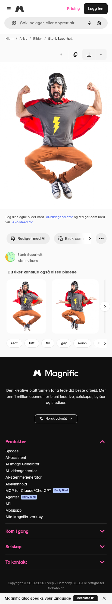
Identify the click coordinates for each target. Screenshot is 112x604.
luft (32, 343)
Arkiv (23, 39)
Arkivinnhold (16, 484)
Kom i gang (17, 531)
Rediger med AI (31, 238)
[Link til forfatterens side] (10, 257)
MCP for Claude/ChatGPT (36, 490)
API (8, 503)
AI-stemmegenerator (23, 477)
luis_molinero (27, 261)
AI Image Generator (22, 464)
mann (82, 343)
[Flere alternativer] (60, 54)
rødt (14, 343)
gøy (64, 343)
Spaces (11, 451)
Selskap (13, 546)
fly (48, 343)
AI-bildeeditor (22, 222)
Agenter (20, 497)
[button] (56, 418)
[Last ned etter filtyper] (101, 54)
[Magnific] (56, 374)
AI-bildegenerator (59, 217)
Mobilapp (13, 510)
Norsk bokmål (56, 418)
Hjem (9, 39)
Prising (73, 8)
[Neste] (90, 238)
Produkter (15, 441)
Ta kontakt (16, 562)
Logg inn (95, 8)
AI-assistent (15, 457)
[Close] (104, 598)
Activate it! (85, 598)
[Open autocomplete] (12, 23)
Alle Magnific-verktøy (24, 516)
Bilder (37, 39)
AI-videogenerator (21, 470)
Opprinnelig (38, 72)
